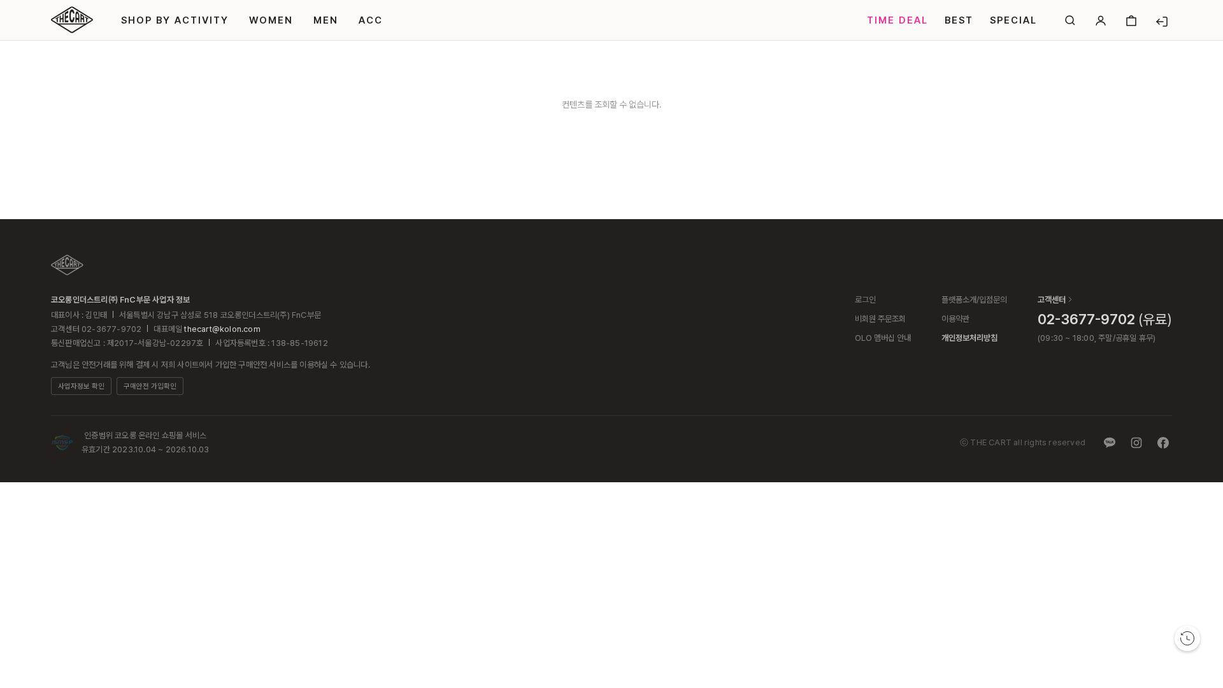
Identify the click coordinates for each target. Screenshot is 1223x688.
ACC (371, 20)
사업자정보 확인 (81, 386)
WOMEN (271, 20)
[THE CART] (67, 265)
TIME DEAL (897, 20)
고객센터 (1052, 300)
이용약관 (955, 319)
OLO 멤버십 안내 (883, 338)
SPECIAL (1013, 20)
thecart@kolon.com (222, 329)
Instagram (1136, 443)
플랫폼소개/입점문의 (974, 300)
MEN (325, 20)
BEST (959, 20)
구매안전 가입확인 (150, 386)
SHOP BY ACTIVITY (175, 20)
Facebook (1163, 443)
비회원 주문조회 (880, 319)
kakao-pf (1110, 443)
